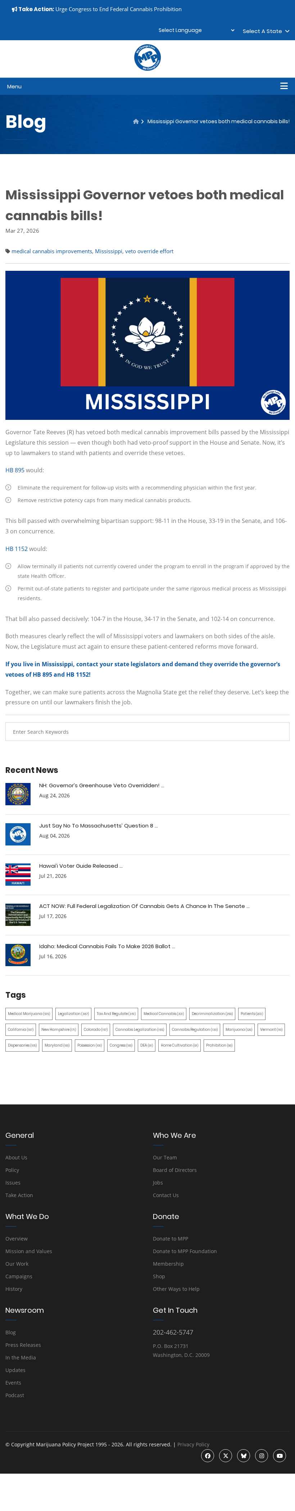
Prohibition (219, 1045)
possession (89, 1045)
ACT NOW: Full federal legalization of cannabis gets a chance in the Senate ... (144, 906)
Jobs (158, 1182)
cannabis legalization (139, 1029)
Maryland (57, 1045)
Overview (16, 1238)
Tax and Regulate (116, 1013)
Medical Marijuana (29, 1013)
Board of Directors (175, 1170)
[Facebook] (207, 1455)
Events (13, 1382)
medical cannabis (164, 1013)
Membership (168, 1263)
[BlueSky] (243, 1455)
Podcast (14, 1395)
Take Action (19, 1195)
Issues (13, 1182)
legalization (73, 1013)
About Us (16, 1157)
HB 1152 (16, 549)
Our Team (165, 1157)
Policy (12, 1170)
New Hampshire (58, 1029)
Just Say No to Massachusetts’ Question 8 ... (98, 825)
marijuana (239, 1029)
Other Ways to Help (176, 1288)
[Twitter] (225, 1455)
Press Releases (23, 1344)
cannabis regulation (195, 1029)
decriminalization (212, 1013)
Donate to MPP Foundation (185, 1251)
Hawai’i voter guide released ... (81, 866)
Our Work (16, 1263)
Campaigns (18, 1276)
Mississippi (108, 251)
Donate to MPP (170, 1238)
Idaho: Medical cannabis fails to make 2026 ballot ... (107, 946)
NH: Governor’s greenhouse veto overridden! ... (101, 785)
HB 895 (14, 470)
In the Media (20, 1357)
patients (252, 1013)
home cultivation (179, 1045)
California (20, 1029)
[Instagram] (261, 1455)
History (13, 1288)
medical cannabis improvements (52, 251)
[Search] (279, 731)
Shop (159, 1276)
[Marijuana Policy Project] (147, 69)
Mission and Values (28, 1251)
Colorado (96, 1029)
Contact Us (166, 1195)
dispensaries (22, 1045)
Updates (15, 1370)
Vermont (271, 1029)
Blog (10, 1332)
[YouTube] (279, 1455)
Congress (121, 1045)
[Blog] (136, 121)
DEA (146, 1045)
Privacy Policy (193, 1444)
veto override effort (149, 251)
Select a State (264, 31)
